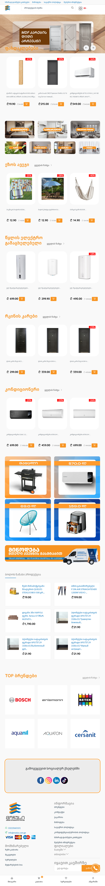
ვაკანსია (58, 817)
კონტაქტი (59, 812)
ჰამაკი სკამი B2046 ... (78, 210)
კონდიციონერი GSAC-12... (80, 434)
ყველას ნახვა (51, 48)
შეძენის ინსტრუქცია (73, 2)
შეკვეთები (10, 854)
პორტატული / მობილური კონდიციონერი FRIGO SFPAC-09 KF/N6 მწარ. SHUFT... (52, 96)
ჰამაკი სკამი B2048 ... (14, 210)
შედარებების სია (14, 864)
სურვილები (11, 859)
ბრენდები (59, 807)
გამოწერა (91, 868)
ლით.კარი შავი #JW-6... (47, 361)
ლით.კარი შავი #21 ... (14, 361)
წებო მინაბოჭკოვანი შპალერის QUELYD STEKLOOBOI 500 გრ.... (33, 589)
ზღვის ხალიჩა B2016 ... (47, 210)
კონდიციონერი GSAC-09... (16, 434)
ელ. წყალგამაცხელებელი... (17, 288)
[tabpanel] (52, 38)
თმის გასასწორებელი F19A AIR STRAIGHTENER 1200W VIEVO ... (84, 589)
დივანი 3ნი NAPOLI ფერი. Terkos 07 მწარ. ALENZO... (33, 615)
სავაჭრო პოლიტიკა (52, 2)
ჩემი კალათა (11, 849)
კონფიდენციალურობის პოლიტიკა (71, 832)
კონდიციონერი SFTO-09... (48, 434)
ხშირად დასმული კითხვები (17, 2)
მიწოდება (36, 2)
